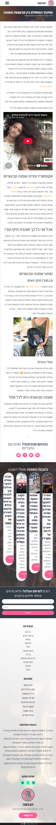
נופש (28, 639)
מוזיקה (28, 643)
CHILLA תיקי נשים (33, 286)
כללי (28, 647)
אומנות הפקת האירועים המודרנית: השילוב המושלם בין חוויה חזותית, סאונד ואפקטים (31, 513)
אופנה (28, 665)
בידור (28, 654)
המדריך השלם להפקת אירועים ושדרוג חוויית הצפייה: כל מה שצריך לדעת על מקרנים (46, 516)
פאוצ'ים (14, 187)
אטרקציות (28, 662)
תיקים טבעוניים (46, 86)
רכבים (28, 631)
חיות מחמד (28, 650)
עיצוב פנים (28, 635)
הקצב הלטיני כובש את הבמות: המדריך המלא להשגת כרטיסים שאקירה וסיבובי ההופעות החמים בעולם (19, 518)
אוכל (28, 669)
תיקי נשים (31, 187)
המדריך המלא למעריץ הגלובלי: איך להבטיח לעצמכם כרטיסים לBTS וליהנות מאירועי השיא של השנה (6, 499)
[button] (7, 3)
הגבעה (42, 3)
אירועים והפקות (28, 658)
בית (51, 15)
